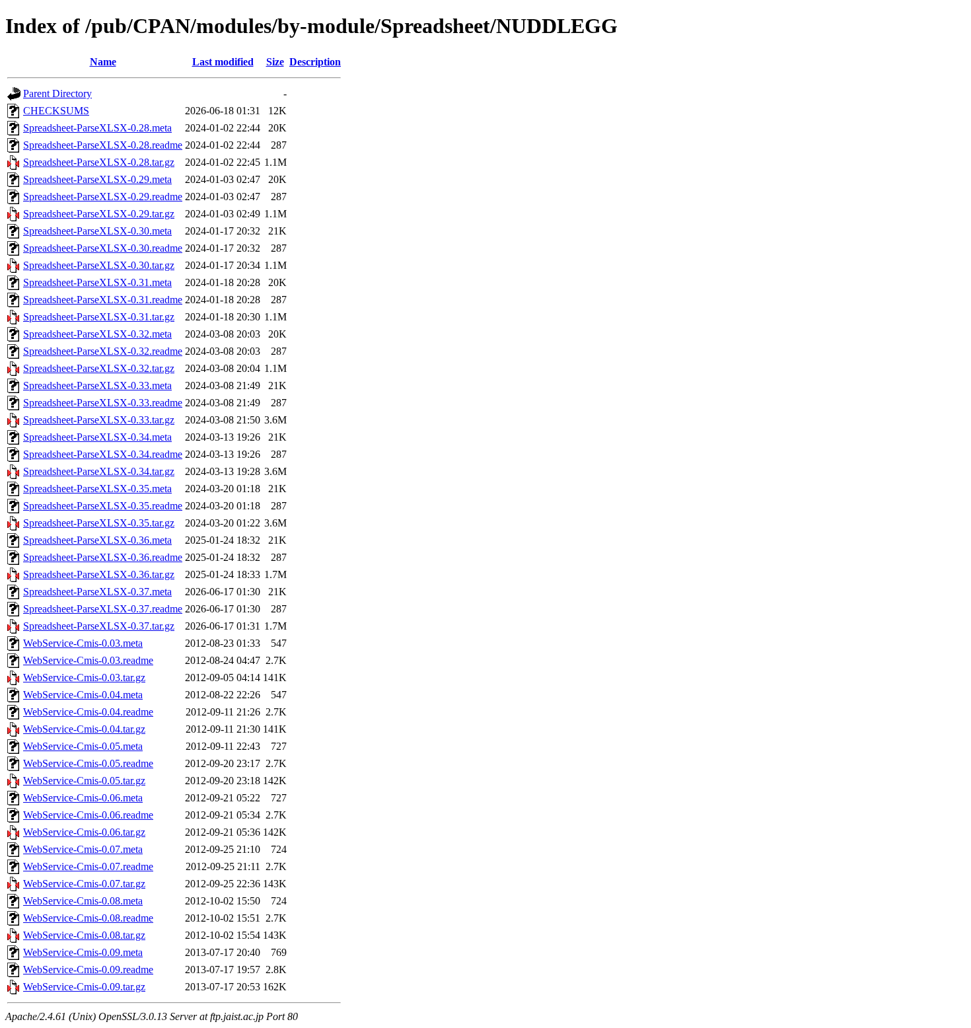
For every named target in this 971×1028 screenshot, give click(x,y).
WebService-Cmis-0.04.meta (83, 694)
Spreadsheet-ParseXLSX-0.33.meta (97, 385)
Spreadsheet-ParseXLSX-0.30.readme (102, 248)
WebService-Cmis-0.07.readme (88, 866)
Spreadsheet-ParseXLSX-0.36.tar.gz (98, 574)
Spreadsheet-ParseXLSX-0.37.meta (97, 591)
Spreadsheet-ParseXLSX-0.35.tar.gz (98, 523)
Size (275, 61)
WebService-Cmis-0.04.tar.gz (84, 729)
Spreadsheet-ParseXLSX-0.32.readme (102, 351)
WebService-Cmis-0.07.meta (83, 849)
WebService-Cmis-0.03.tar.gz (84, 677)
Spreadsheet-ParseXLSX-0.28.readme (102, 145)
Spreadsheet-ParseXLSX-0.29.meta (97, 179)
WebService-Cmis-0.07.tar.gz (84, 883)
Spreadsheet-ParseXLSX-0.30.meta (97, 231)
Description (315, 61)
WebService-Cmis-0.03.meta (83, 643)
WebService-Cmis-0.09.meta (83, 952)
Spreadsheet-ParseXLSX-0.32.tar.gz (98, 368)
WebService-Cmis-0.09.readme (88, 969)
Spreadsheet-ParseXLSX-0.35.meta (97, 488)
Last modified (223, 61)
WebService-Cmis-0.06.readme (88, 815)
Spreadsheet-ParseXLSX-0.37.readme (102, 608)
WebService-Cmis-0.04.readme (88, 711)
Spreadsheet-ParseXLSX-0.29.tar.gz (98, 213)
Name (103, 61)
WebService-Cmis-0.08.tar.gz (84, 935)
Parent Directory (57, 93)
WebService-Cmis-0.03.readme (88, 660)
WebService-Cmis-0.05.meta (83, 746)
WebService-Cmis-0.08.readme (88, 918)
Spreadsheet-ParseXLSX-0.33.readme (102, 402)
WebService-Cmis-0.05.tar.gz (84, 780)
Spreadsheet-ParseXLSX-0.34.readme (102, 454)
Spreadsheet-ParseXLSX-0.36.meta (97, 540)
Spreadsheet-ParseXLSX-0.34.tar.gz (98, 471)
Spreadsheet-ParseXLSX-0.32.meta (97, 334)
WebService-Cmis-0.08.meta (83, 900)
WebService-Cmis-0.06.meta (83, 797)
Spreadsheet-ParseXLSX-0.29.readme (102, 196)
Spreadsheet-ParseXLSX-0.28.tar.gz (98, 162)
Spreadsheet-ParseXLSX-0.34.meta (97, 437)
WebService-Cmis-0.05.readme (88, 763)
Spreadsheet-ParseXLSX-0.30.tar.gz (98, 265)
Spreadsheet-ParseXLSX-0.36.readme (102, 557)
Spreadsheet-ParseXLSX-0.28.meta (97, 127)
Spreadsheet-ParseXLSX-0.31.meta (97, 282)
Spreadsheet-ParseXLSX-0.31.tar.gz (98, 316)
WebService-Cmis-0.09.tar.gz (84, 986)
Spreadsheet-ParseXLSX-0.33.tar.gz (98, 419)
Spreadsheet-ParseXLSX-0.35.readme (102, 505)
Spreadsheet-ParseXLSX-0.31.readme (102, 299)
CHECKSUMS (56, 110)
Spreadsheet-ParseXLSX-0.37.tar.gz (98, 626)
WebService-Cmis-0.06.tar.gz (84, 832)
